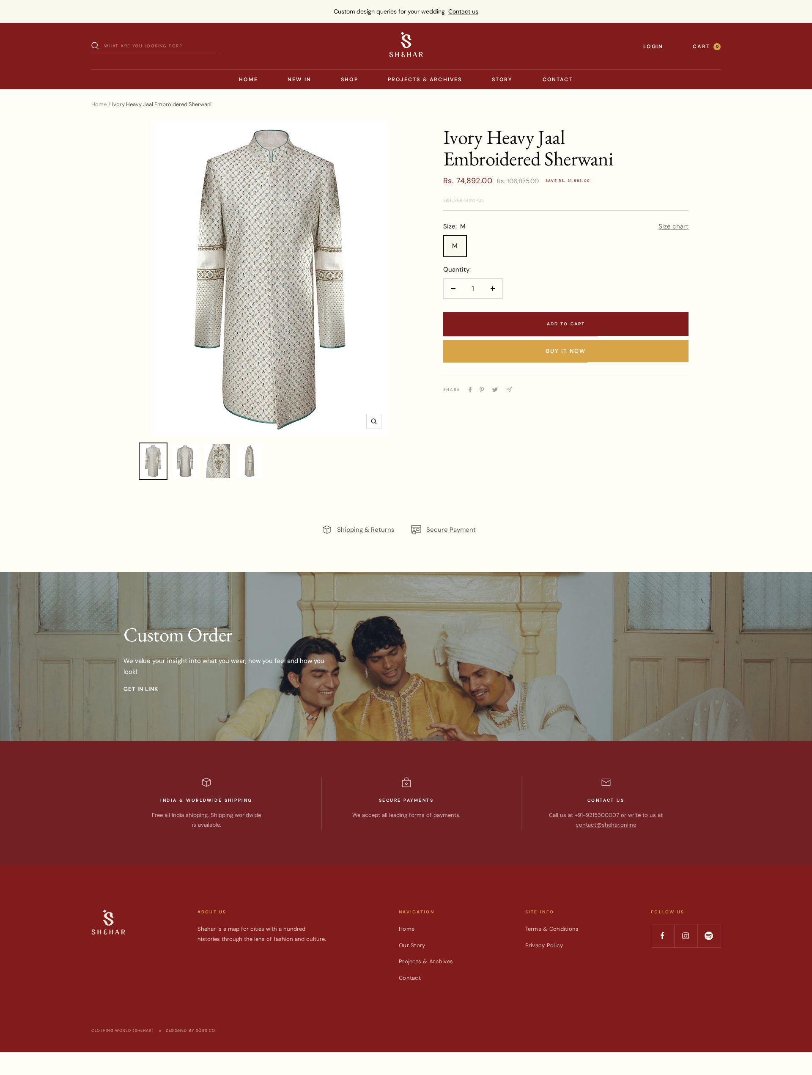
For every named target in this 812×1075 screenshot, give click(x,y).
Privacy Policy (544, 945)
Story (502, 80)
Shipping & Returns (366, 529)
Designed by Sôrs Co (191, 1030)
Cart (705, 46)
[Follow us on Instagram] (685, 935)
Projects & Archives (425, 80)
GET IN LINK (140, 689)
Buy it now (566, 351)
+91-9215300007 (597, 815)
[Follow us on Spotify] (709, 935)
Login (653, 46)
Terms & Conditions (552, 928)
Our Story (412, 945)
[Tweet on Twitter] (495, 390)
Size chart (673, 226)
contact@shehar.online (606, 824)
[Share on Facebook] (470, 390)
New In (299, 80)
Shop (349, 80)
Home (248, 80)
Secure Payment (451, 529)
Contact (558, 80)
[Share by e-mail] (509, 390)
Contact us (463, 11)
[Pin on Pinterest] (482, 390)
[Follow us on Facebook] (662, 935)
